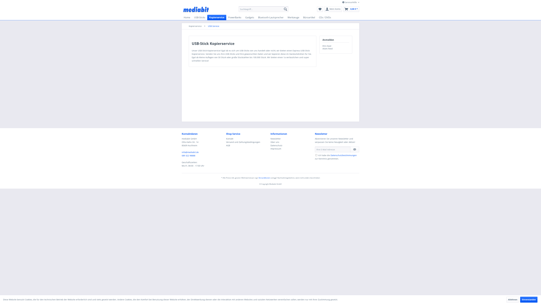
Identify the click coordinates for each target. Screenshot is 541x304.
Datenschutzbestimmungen (344, 155)
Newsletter (275, 138)
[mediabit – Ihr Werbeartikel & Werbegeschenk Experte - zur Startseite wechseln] (196, 9)
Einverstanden (529, 299)
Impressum (275, 148)
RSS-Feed (326, 46)
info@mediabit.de (190, 152)
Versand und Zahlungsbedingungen (243, 142)
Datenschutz (276, 145)
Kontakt (229, 138)
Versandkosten (264, 178)
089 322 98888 (188, 155)
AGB (228, 145)
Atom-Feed (327, 48)
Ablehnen (512, 299)
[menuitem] (263, 9)
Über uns (274, 142)
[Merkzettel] (320, 9)
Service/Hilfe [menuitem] (350, 2)
